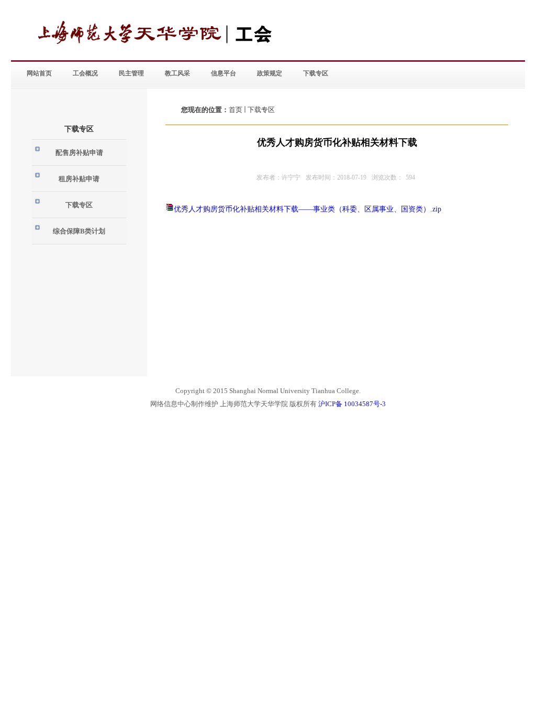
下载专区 (261, 110)
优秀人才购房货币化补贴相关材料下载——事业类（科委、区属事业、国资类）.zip (307, 209)
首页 (235, 110)
